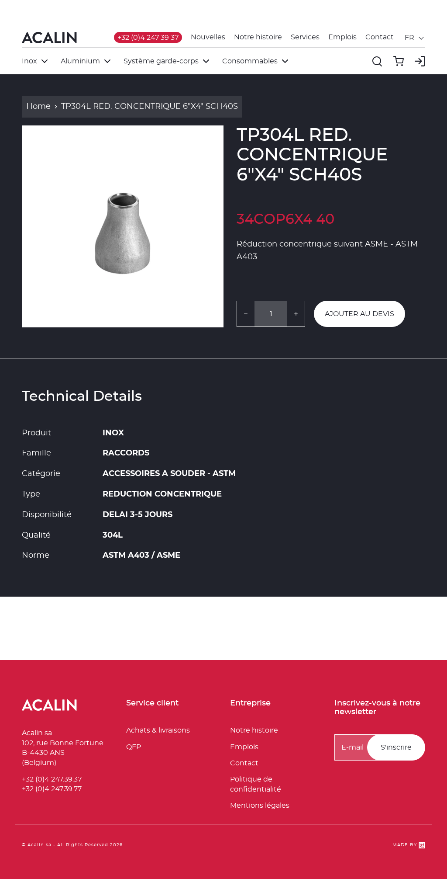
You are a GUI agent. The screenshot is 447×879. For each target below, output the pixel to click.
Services (305, 37)
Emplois (342, 37)
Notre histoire (258, 37)
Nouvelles (208, 37)
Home (38, 107)
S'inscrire (396, 747)
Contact (379, 37)
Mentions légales (259, 805)
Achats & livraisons (158, 730)
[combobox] (415, 37)
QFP (133, 747)
